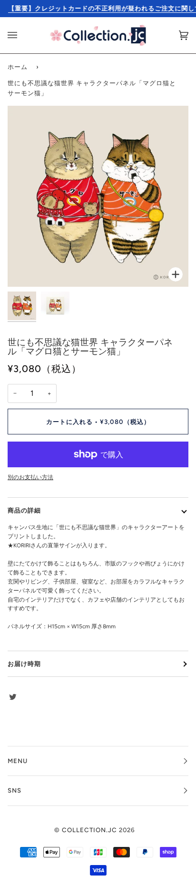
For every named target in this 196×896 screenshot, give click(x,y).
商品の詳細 (24, 510)
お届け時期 (24, 663)
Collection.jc (89, 830)
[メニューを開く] (22, 35)
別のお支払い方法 (30, 477)
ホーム (18, 66)
